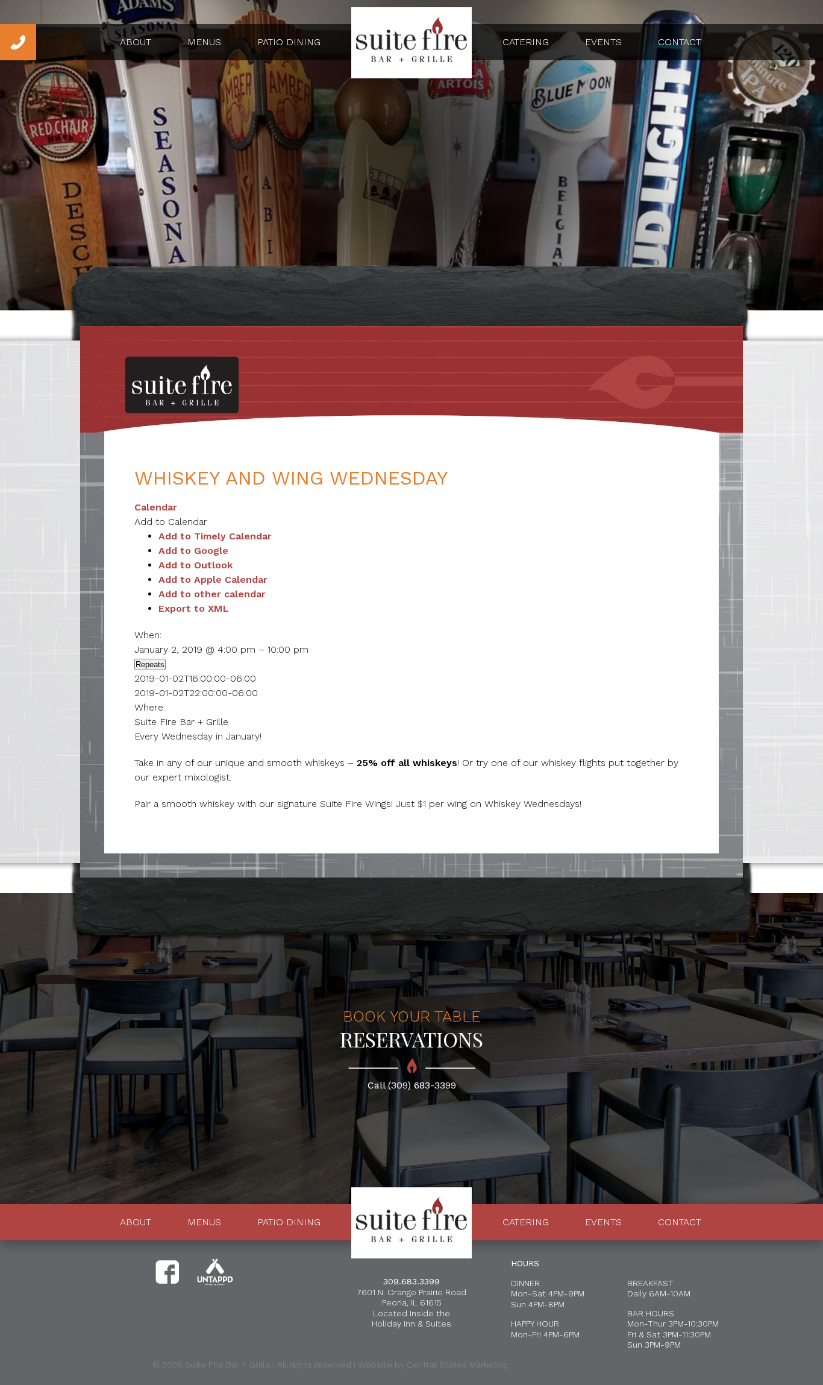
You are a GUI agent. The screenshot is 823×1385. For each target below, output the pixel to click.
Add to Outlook (195, 565)
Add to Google (193, 550)
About (135, 42)
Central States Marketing (457, 1364)
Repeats (150, 664)
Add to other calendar (212, 594)
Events (603, 42)
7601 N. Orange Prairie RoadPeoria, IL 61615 (411, 1297)
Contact (679, 42)
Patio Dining (289, 42)
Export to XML (193, 608)
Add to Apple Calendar (213, 579)
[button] (170, 521)
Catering (525, 42)
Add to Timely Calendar (215, 536)
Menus (204, 42)
